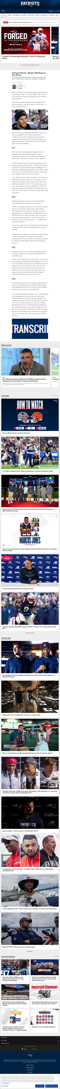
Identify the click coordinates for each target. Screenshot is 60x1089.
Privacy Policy (30, 1065)
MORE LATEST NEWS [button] (30, 632)
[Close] (57, 1076)
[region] (30, 1081)
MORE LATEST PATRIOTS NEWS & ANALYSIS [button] (30, 65)
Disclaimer (30, 1072)
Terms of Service (30, 1067)
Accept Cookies (39, 1086)
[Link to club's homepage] (3, 10)
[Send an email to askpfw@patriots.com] (21, 88)
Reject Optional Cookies (51, 1086)
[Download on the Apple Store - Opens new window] (24, 1049)
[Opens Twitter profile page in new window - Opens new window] (19, 88)
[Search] (55, 11)
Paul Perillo (20, 85)
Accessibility (30, 1069)
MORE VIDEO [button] (30, 951)
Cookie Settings (4, 1086)
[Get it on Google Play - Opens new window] (34, 1049)
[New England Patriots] (30, 1055)
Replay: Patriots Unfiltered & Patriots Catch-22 (20, 22)
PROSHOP (51, 11)
